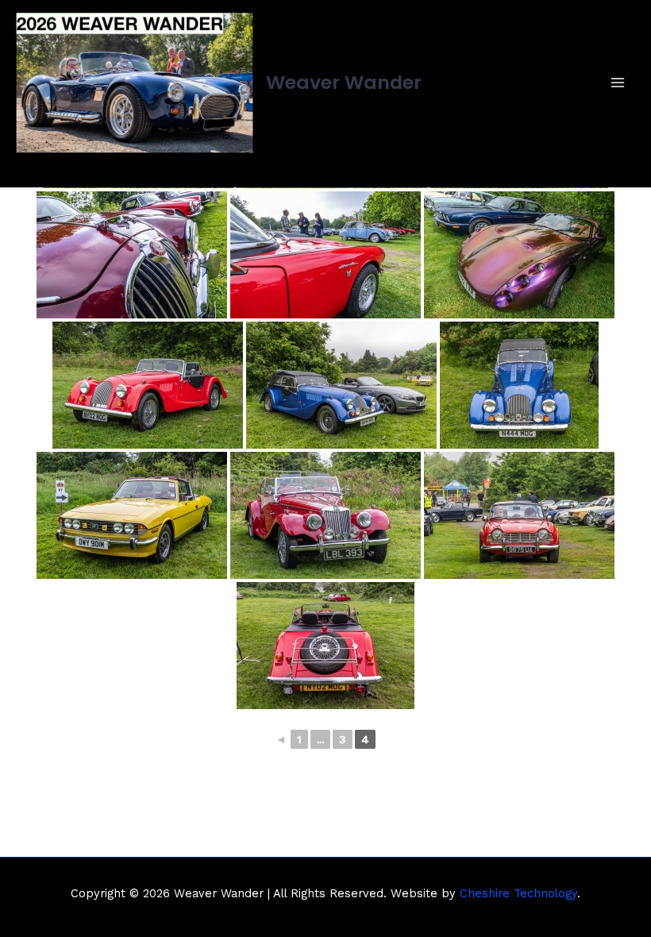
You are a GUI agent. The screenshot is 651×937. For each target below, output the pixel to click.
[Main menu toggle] (618, 82)
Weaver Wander (344, 82)
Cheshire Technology (518, 893)
